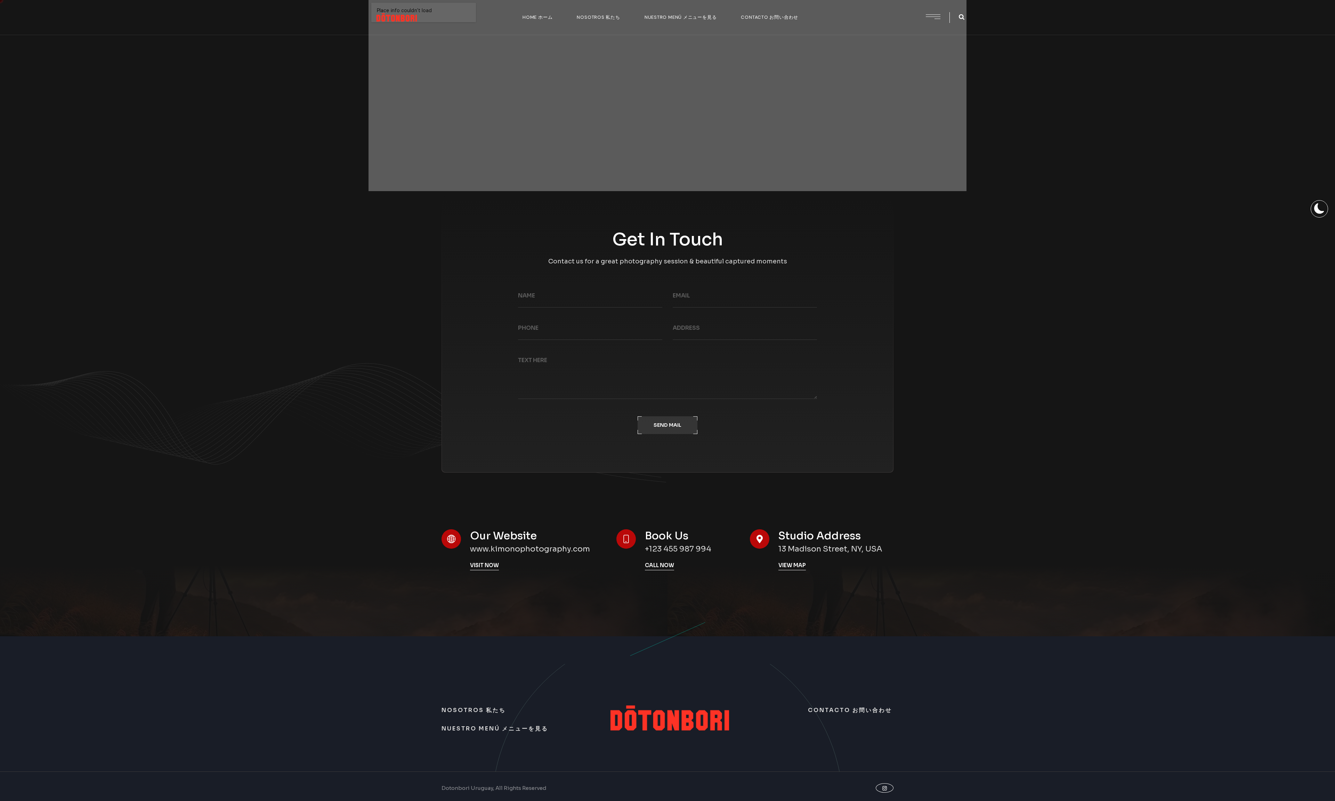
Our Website (503, 535)
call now (659, 565)
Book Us (666, 535)
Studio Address (819, 535)
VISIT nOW (484, 565)
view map (792, 565)
